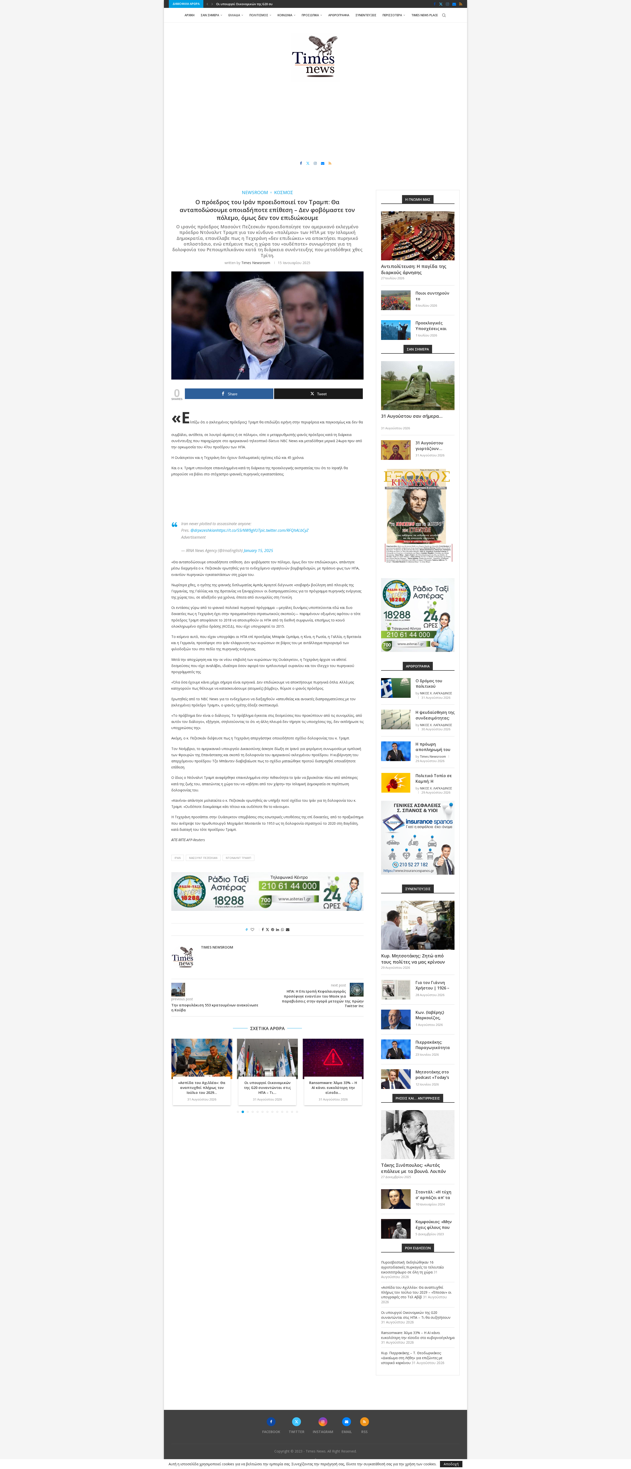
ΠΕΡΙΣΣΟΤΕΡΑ (392, 15)
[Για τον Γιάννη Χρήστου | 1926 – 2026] (396, 990)
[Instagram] (447, 4)
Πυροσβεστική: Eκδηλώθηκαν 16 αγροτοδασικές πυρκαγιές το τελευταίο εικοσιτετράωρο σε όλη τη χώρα (412, 1267)
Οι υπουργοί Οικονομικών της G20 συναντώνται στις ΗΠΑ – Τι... (201, 1087)
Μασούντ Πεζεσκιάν (203, 858)
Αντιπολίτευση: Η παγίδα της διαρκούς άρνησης (413, 269)
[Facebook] (435, 4)
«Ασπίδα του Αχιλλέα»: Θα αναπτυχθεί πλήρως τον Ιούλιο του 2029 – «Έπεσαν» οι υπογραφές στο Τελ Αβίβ (416, 1292)
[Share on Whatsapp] (282, 929)
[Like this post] (256, 929)
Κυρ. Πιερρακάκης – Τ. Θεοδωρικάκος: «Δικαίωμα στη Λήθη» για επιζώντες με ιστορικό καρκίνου (411, 1358)
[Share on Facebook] (263, 929)
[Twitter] (441, 4)
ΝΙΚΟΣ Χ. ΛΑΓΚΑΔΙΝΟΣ (436, 693)
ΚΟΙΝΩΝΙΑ (285, 15)
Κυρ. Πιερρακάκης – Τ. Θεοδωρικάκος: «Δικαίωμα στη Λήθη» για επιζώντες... (333, 1087)
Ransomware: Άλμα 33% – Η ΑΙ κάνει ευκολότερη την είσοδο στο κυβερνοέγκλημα (418, 1335)
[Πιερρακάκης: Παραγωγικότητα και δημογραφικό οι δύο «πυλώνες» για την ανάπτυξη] (396, 1049)
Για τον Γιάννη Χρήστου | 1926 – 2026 (432, 988)
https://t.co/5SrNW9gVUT (238, 530)
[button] (207, 4)
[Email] (454, 4)
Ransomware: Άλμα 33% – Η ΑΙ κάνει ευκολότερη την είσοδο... (267, 1087)
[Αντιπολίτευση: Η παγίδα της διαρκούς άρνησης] (418, 235)
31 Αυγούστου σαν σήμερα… (411, 416)
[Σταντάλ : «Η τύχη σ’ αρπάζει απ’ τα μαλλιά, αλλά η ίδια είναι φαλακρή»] (396, 1199)
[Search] (443, 15)
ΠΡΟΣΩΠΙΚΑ (310, 15)
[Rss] (460, 4)
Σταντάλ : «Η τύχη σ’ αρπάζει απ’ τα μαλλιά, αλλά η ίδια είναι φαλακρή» (435, 1200)
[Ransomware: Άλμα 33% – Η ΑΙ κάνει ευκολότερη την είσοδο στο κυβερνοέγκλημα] (267, 1059)
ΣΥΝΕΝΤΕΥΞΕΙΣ (365, 15)
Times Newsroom (255, 262)
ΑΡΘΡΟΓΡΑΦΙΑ (338, 15)
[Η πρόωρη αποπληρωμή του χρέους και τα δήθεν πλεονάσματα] (396, 751)
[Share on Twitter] (267, 929)
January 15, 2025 (258, 550)
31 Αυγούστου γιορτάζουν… (429, 445)
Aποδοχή (451, 1464)
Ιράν (178, 858)
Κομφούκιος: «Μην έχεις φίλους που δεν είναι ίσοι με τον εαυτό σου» (434, 1230)
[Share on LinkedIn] (277, 929)
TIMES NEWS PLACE (424, 15)
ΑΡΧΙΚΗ (189, 15)
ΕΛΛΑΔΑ (234, 15)
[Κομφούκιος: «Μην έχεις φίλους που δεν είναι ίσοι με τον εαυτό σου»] (396, 1229)
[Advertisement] (315, 121)
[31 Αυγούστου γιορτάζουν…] (396, 450)
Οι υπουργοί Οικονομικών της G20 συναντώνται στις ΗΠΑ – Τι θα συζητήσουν (416, 1315)
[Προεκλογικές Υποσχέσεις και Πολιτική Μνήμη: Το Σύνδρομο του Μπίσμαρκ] (396, 330)
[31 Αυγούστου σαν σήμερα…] (418, 385)
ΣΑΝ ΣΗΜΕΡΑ (210, 15)
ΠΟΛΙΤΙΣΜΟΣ (258, 15)
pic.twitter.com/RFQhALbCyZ (284, 530)
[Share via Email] (287, 929)
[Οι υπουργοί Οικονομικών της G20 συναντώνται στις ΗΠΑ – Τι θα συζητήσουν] (201, 1059)
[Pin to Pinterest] (272, 929)
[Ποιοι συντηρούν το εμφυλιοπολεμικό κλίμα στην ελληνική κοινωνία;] (396, 300)
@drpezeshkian (204, 530)
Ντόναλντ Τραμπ (238, 858)
